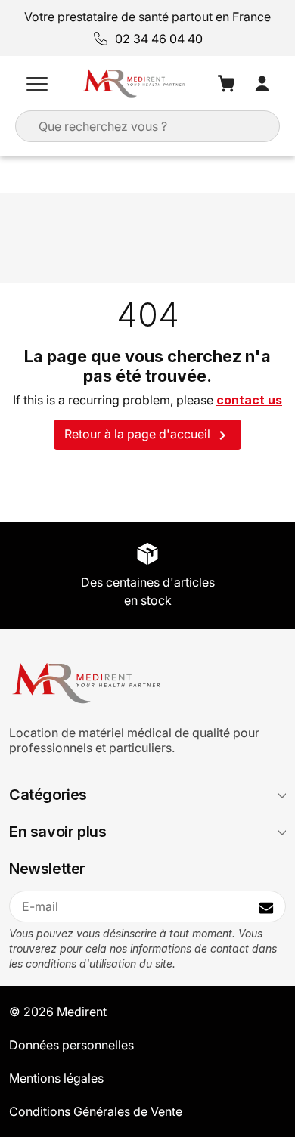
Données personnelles (71, 1044)
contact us (249, 399)
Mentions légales (56, 1078)
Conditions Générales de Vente (95, 1111)
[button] (37, 83)
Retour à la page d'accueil (147, 435)
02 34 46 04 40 (159, 38)
